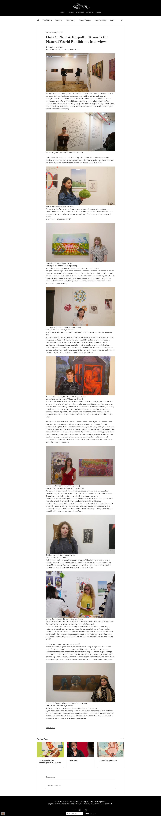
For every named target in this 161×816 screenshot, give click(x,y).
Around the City (100, 20)
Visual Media (47, 20)
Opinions (58, 20)
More (112, 20)
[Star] (86, 810)
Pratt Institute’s (73, 801)
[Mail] (74, 810)
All (38, 20)
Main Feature (50, 728)
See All (122, 739)
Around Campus (85, 20)
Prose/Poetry (70, 20)
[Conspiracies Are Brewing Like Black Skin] (50, 749)
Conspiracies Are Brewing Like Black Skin (50, 762)
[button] (122, 20)
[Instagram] (80, 810)
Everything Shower (108, 761)
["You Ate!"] (80, 749)
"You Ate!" (73, 761)
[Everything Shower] (110, 749)
